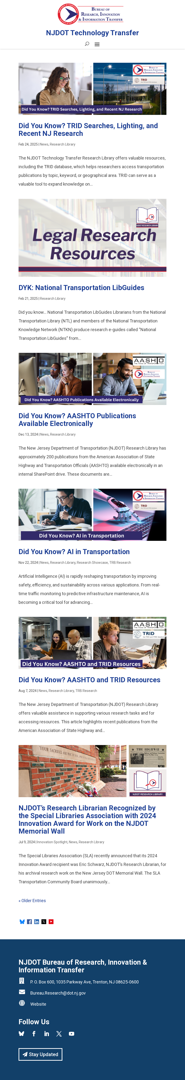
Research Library (62, 144)
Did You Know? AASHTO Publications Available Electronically (77, 420)
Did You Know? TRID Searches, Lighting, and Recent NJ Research (88, 130)
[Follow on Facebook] (34, 1033)
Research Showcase (92, 562)
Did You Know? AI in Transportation (74, 552)
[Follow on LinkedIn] (46, 1033)
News (44, 144)
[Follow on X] (59, 1033)
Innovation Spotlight (52, 842)
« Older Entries (32, 900)
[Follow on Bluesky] (21, 1033)
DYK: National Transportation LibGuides (81, 288)
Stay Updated (43, 1054)
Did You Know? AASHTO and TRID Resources (89, 680)
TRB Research (120, 562)
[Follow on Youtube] (71, 1033)
